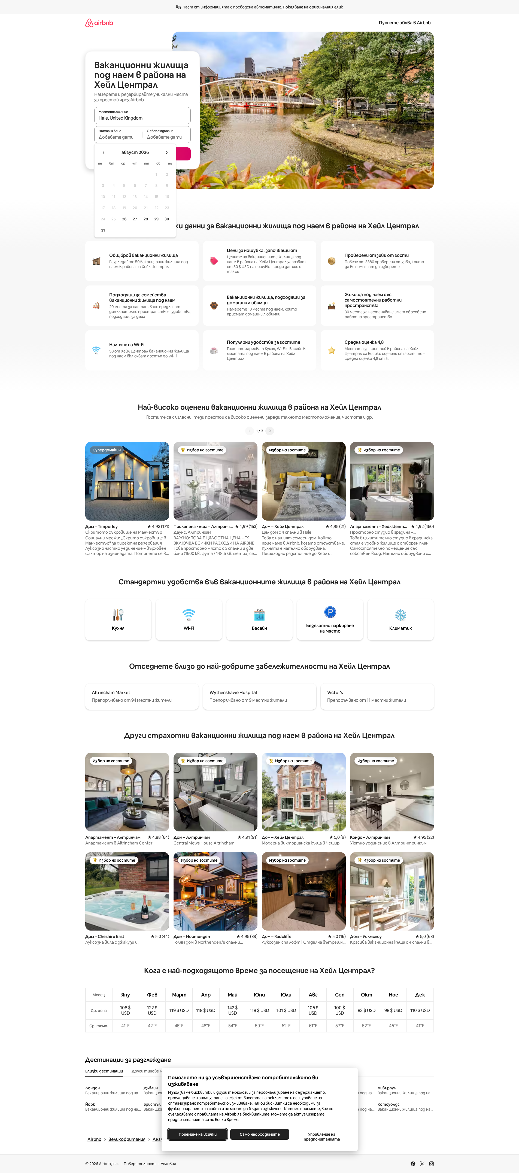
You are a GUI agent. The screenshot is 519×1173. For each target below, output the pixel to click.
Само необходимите (259, 1134)
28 (146, 219)
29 (156, 219)
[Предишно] (249, 431)
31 (103, 230)
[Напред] (269, 431)
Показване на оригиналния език (313, 7)
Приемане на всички (197, 1134)
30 (167, 219)
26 (124, 219)
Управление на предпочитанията (321, 1137)
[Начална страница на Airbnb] (99, 22)
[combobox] (142, 118)
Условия (168, 1163)
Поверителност (140, 1163)
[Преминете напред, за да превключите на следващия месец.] (166, 152)
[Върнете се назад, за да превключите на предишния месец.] (103, 152)
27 (135, 219)
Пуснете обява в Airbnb (405, 23)
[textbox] (118, 137)
